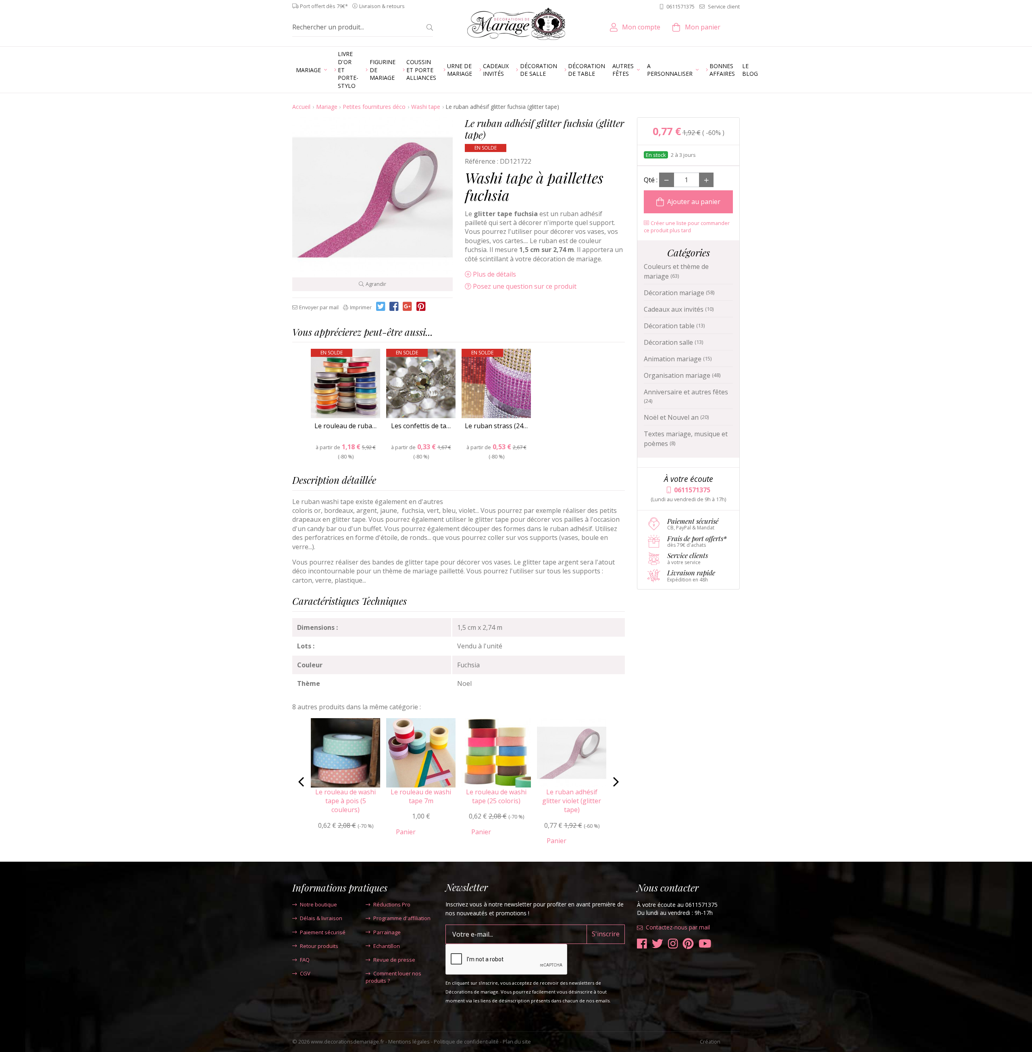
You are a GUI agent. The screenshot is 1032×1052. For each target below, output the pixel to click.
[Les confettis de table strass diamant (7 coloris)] (421, 383)
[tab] (458, 334)
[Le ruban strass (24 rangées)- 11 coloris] (496, 383)
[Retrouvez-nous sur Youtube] (705, 944)
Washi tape (425, 106)
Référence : (481, 161)
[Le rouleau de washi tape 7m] (421, 752)
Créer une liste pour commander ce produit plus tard (687, 226)
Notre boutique (318, 904)
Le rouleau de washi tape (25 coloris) (496, 796)
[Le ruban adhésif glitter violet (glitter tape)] (571, 752)
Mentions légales (409, 1041)
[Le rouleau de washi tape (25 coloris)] (496, 752)
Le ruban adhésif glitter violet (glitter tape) (571, 801)
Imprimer (361, 307)
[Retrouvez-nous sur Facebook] (642, 944)
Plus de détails (494, 274)
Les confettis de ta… (421, 425)
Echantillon (386, 946)
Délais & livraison (321, 918)
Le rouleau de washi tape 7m (421, 796)
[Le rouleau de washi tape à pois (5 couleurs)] (345, 752)
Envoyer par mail (319, 307)
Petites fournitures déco (374, 106)
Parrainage (387, 932)
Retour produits (319, 946)
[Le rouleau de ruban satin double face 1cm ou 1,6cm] (345, 383)
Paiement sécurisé (322, 932)
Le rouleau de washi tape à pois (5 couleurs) (345, 801)
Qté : (650, 179)
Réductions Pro (391, 904)
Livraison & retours (382, 6)
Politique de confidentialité (466, 1041)
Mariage (326, 106)
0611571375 (680, 6)
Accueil (301, 106)
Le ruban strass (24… (496, 425)
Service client (724, 6)
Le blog (750, 70)
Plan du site (517, 1041)
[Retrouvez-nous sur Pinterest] (688, 944)
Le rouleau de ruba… (345, 425)
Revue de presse (394, 959)
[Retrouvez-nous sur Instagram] (673, 944)
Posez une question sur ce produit (524, 286)
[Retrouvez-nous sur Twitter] (657, 944)
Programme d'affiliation (402, 918)
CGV (305, 973)
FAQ (305, 959)
